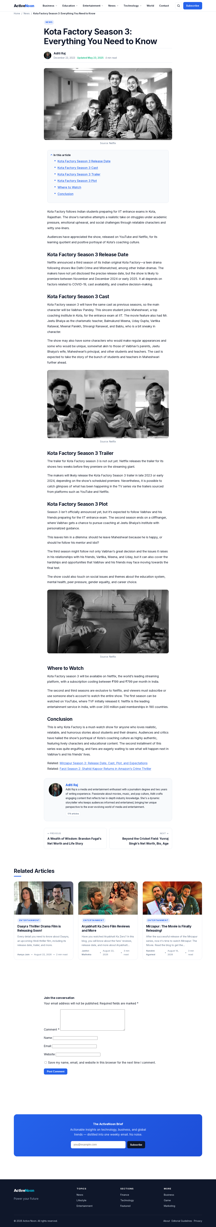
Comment (51, 1029)
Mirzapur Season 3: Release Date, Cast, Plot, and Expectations (103, 763)
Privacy (198, 1221)
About (166, 1221)
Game (167, 1200)
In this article (62, 155)
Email (47, 1046)
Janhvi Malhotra (86, 952)
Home (17, 13)
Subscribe (192, 5)
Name (48, 1037)
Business (48, 5)
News (112, 5)
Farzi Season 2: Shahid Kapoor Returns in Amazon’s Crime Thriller (105, 768)
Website (49, 1054)
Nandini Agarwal (150, 952)
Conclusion (65, 194)
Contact (164, 5)
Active (24, 6)
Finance (124, 1194)
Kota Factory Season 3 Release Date (84, 161)
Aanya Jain (23, 954)
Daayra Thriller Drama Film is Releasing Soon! (39, 928)
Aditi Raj (60, 53)
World (150, 5)
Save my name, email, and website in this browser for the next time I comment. (102, 1062)
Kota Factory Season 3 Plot (77, 180)
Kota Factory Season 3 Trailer (79, 174)
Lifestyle (81, 1200)
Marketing (169, 1205)
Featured (125, 1205)
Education (68, 5)
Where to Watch (69, 187)
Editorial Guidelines (182, 1221)
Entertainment (91, 5)
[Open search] (178, 5)
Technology (131, 5)
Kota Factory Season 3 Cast (78, 167)
